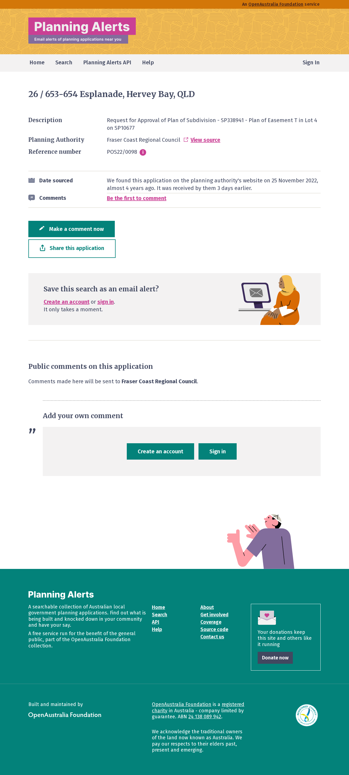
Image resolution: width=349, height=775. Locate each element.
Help (157, 629)
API (155, 622)
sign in (105, 301)
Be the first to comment (136, 198)
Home (158, 607)
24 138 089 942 (204, 717)
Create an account (66, 301)
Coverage (210, 622)
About (207, 607)
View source (205, 140)
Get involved (214, 615)
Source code (214, 629)
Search (159, 615)
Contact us (212, 637)
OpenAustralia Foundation (181, 704)
